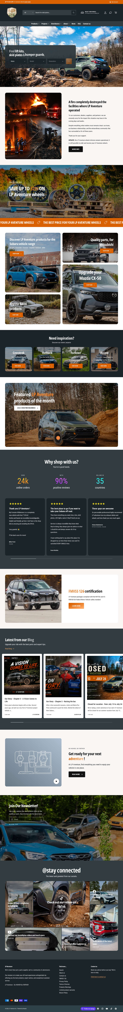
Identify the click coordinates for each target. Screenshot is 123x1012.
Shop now (89, 285)
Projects (44, 24)
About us (62, 973)
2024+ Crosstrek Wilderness (26, 408)
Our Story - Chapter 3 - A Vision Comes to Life (21, 700)
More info (75, 149)
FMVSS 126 (62, 978)
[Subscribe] (41, 819)
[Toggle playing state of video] (56, 781)
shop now (16, 254)
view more (18, 366)
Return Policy (63, 993)
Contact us (62, 976)
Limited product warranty (67, 990)
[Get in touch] (110, 12)
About (66, 24)
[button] (115, 12)
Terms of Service (64, 984)
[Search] (69, 61)
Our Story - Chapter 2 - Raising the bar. (61, 701)
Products (34, 24)
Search (61, 970)
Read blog (8, 649)
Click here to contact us (98, 977)
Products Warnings (65, 987)
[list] (61, 359)
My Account (115, 2)
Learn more (76, 606)
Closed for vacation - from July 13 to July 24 (105, 704)
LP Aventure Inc (13, 1008)
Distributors (55, 24)
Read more (76, 774)
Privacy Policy (63, 981)
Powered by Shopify (22, 1008)
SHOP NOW (28, 2)
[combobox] (55, 12)
